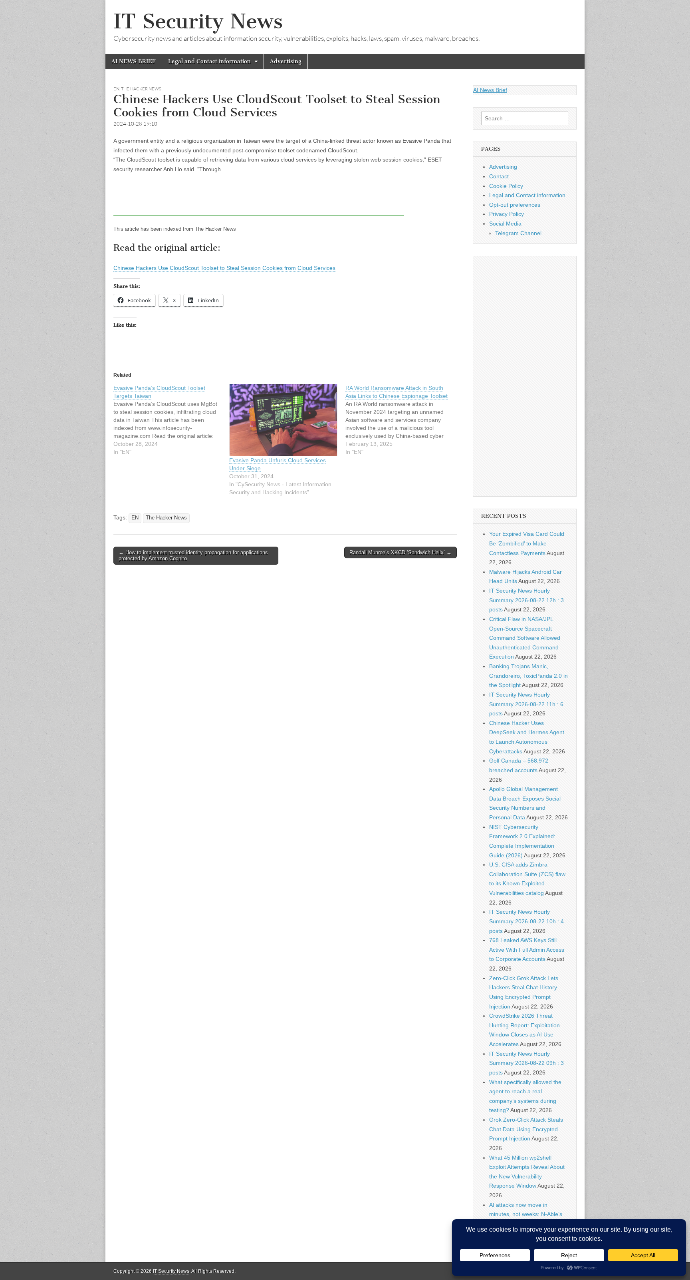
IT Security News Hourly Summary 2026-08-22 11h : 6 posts (526, 704)
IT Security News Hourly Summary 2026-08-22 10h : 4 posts (526, 921)
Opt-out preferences (514, 205)
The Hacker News (141, 89)
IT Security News (198, 21)
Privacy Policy (506, 214)
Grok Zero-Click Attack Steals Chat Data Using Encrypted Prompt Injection (526, 1129)
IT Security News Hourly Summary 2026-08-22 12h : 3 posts (526, 600)
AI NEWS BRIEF (133, 61)
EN (116, 89)
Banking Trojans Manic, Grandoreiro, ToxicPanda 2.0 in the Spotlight (528, 675)
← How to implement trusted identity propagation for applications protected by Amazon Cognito (193, 555)
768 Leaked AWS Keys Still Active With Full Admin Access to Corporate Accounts (526, 949)
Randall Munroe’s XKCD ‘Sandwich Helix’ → (400, 552)
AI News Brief (490, 90)
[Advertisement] (258, 198)
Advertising (285, 61)
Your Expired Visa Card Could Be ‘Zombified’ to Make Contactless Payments (526, 543)
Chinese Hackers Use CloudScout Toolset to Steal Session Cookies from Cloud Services (224, 268)
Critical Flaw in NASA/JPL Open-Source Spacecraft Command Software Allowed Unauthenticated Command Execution (524, 638)
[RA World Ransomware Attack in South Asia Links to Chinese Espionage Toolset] (403, 420)
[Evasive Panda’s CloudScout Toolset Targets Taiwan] (171, 420)
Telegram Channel (518, 233)
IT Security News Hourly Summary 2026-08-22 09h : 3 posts (526, 1063)
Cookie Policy (506, 186)
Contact (499, 176)
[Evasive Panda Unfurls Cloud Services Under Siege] (283, 420)
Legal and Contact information (209, 61)
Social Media (505, 223)
